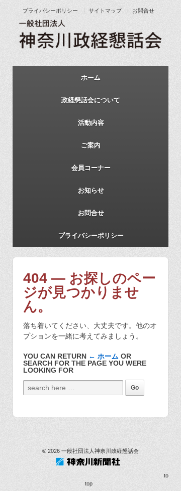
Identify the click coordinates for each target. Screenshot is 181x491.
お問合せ (143, 11)
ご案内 (91, 145)
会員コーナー (91, 168)
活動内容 (91, 122)
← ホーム (103, 356)
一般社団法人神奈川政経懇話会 (99, 451)
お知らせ (91, 190)
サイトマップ (105, 11)
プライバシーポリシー (50, 11)
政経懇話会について (90, 100)
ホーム (91, 77)
